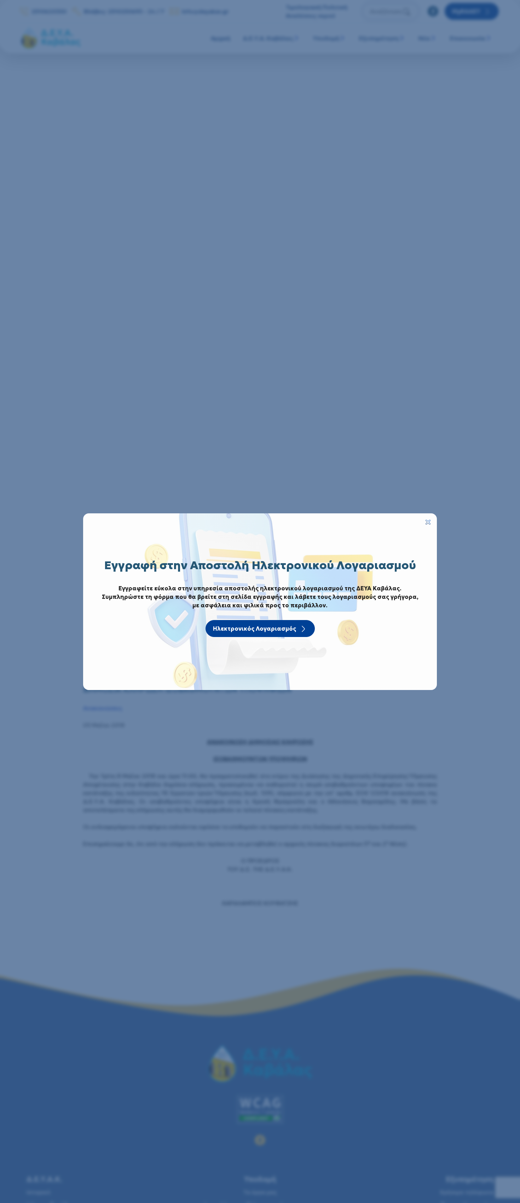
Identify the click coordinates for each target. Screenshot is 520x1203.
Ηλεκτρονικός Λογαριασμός (254, 628)
